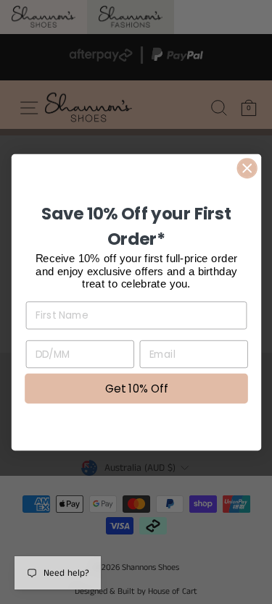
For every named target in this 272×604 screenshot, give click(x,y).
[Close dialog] (247, 167)
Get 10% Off (136, 387)
